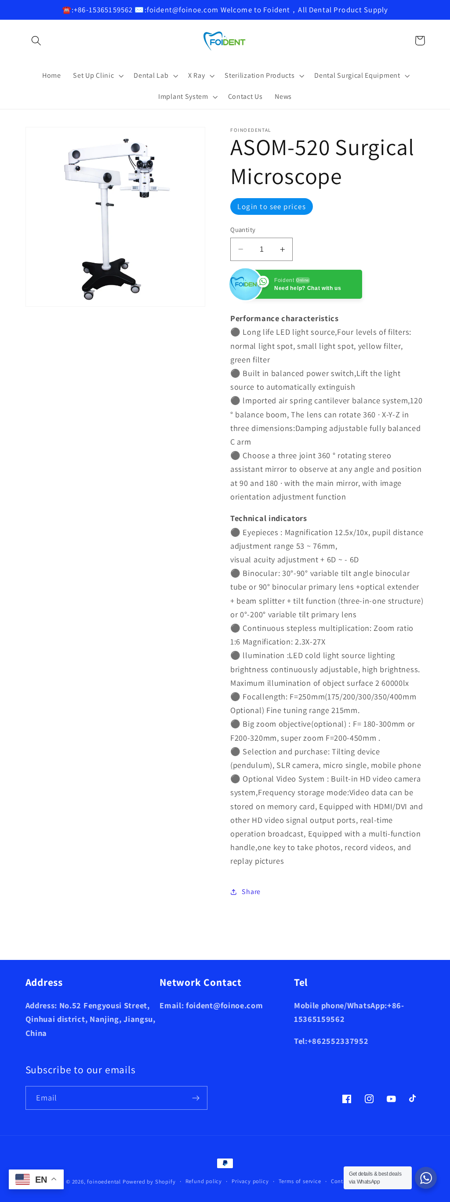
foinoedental (104, 1181)
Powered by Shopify (149, 1181)
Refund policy (203, 1181)
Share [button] (251, 891)
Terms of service (300, 1181)
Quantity (243, 229)
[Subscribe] (196, 1098)
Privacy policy (250, 1181)
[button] (36, 40)
